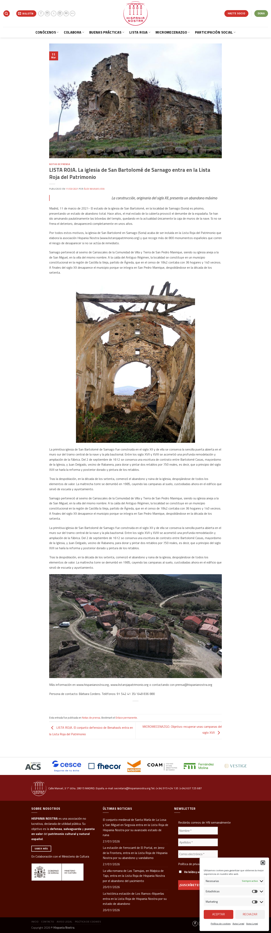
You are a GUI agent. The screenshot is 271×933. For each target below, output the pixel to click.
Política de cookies (221, 923)
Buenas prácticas (105, 32)
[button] (263, 863)
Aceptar (218, 914)
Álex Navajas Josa (94, 188)
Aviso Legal (238, 923)
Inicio (35, 921)
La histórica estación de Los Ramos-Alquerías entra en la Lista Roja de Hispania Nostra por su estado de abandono (135, 898)
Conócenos (46, 32)
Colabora (73, 32)
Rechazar (250, 914)
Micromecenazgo (171, 32)
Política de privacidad (192, 864)
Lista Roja (138, 32)
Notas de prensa (59, 164)
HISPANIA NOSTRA (44, 818)
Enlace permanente (126, 718)
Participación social (214, 32)
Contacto (47, 921)
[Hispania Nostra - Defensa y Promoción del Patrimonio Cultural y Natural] (135, 13)
